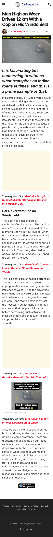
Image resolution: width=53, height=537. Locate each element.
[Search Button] (49, 4)
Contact (44, 506)
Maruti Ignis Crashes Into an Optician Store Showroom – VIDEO (26, 268)
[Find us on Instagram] (27, 529)
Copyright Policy (31, 506)
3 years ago (35, 31)
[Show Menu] (3, 4)
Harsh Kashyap (18, 31)
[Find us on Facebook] (20, 529)
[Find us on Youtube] (31, 529)
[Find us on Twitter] (23, 529)
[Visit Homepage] (26, 4)
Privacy (6, 506)
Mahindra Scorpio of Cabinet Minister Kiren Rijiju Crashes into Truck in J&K (25, 200)
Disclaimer (16, 506)
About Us (21, 509)
